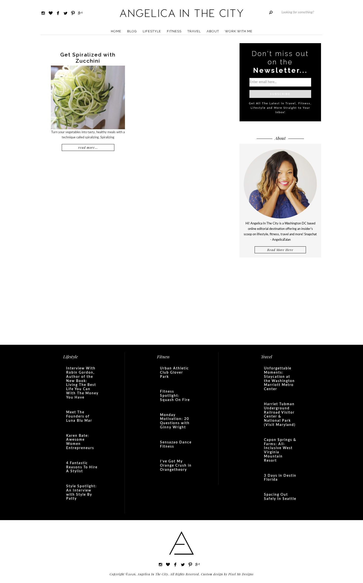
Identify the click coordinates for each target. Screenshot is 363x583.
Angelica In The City (181, 13)
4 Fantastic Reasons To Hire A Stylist (82, 467)
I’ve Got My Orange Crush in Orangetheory (176, 466)
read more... (88, 147)
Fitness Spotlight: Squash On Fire (175, 396)
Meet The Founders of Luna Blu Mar (79, 416)
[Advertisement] (280, 300)
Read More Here (280, 250)
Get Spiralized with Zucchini (88, 58)
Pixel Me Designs (241, 574)
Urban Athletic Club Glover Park (174, 373)
